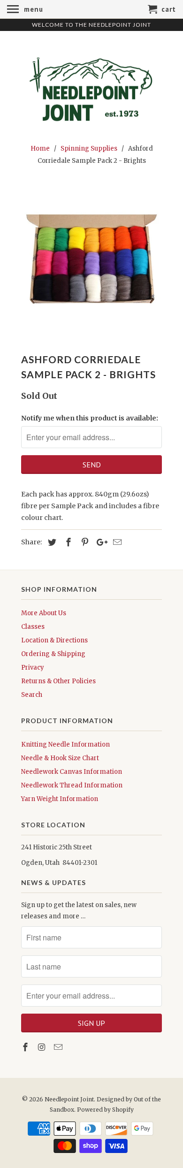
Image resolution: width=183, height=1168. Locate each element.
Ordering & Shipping (53, 654)
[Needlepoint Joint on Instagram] (43, 1047)
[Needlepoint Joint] (91, 86)
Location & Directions (54, 640)
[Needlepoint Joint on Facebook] (26, 1047)
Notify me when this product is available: (89, 418)
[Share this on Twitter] (50, 542)
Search (31, 695)
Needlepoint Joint (69, 1099)
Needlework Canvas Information (71, 772)
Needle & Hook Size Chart (60, 758)
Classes (33, 627)
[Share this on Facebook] (67, 542)
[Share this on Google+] (99, 542)
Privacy (32, 668)
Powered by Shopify (105, 1109)
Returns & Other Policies (58, 681)
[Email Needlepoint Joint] (59, 1047)
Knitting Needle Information (65, 744)
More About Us (43, 613)
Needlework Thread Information (71, 785)
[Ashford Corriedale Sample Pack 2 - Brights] (91, 261)
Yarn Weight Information (59, 799)
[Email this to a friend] (115, 542)
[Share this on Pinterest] (83, 542)
